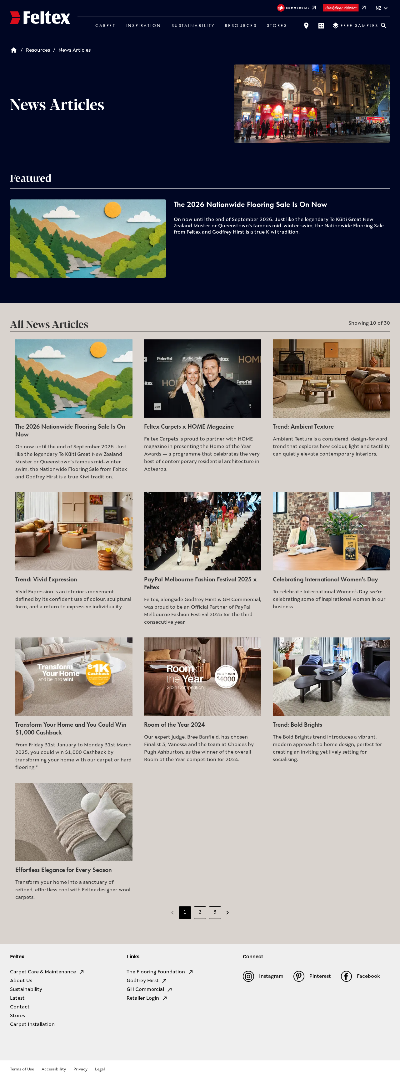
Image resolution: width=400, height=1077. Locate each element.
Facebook (368, 976)
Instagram (271, 976)
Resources (241, 25)
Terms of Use (22, 1069)
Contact (20, 1007)
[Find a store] (306, 25)
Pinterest (320, 976)
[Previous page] (172, 912)
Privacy (80, 1069)
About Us (21, 980)
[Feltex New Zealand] (40, 18)
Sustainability (193, 25)
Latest (17, 998)
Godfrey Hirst (143, 980)
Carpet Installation (32, 1024)
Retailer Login (143, 998)
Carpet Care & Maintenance (43, 972)
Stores (277, 25)
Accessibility (54, 1069)
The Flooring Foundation (156, 972)
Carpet (105, 25)
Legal (100, 1069)
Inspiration (144, 25)
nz (379, 8)
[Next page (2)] (227, 912)
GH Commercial (145, 989)
